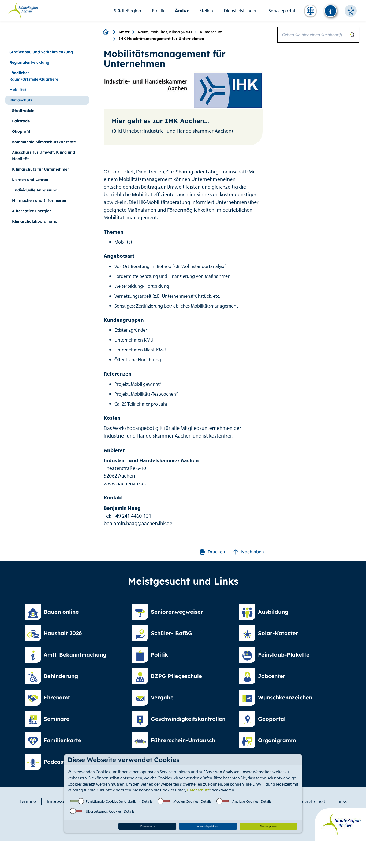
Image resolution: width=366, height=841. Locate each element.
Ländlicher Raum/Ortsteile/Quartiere (33, 76)
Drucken (216, 551)
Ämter (182, 10)
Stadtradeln (23, 110)
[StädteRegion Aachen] (22, 10)
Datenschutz (198, 790)
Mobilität (17, 89)
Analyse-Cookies (245, 801)
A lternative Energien (32, 211)
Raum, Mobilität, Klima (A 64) (165, 31)
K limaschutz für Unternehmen (41, 169)
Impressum (58, 801)
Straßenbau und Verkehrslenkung (41, 52)
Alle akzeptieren (268, 826)
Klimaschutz (211, 31)
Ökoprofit (21, 131)
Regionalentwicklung (29, 62)
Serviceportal (281, 10)
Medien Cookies (186, 801)
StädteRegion (127, 10)
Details (147, 801)
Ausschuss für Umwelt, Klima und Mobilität (43, 155)
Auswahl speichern (207, 826)
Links (342, 801)
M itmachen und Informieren (39, 200)
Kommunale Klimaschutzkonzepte (44, 141)
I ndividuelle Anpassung (34, 190)
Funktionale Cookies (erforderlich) (113, 801)
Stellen (206, 10)
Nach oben (252, 551)
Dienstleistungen (241, 10)
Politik (158, 10)
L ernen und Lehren (30, 179)
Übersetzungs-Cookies (104, 811)
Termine (28, 801)
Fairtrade (21, 121)
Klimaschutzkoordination (36, 221)
